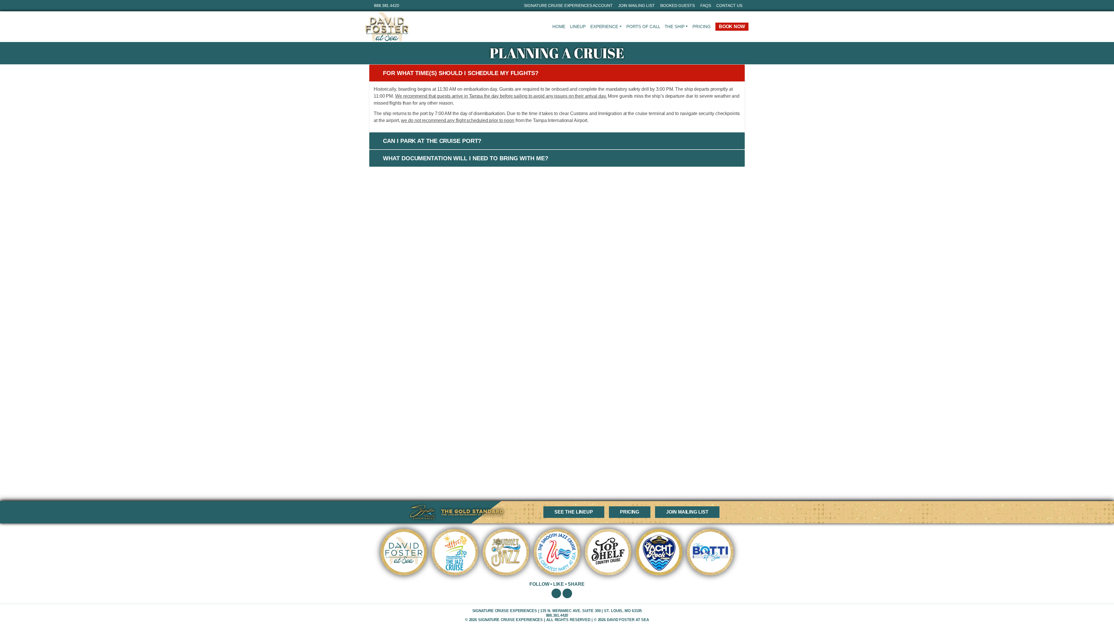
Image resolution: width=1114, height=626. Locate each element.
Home (559, 26)
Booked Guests (677, 5)
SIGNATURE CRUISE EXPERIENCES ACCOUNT (568, 5)
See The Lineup (573, 511)
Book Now (732, 26)
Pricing (701, 26)
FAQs (705, 5)
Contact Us (729, 5)
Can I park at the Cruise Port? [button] (432, 141)
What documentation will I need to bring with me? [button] (465, 158)
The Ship (674, 26)
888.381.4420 (386, 5)
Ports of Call (643, 26)
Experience (604, 26)
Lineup (577, 26)
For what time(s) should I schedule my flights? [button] (460, 73)
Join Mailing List (636, 5)
